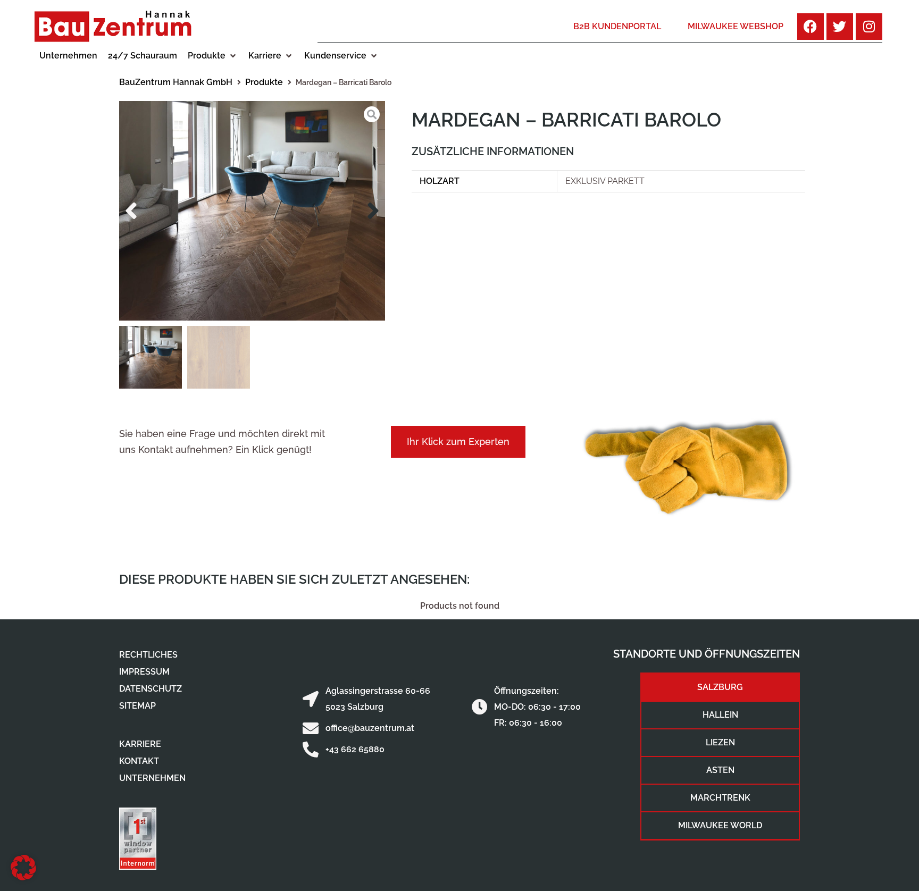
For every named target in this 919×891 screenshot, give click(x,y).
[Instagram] (869, 26)
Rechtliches (148, 655)
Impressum (144, 672)
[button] (212, 55)
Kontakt (139, 761)
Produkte (264, 82)
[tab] (720, 687)
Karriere (140, 744)
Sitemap (137, 706)
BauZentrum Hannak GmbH (175, 82)
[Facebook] (810, 26)
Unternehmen (152, 778)
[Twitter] (839, 26)
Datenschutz (150, 689)
